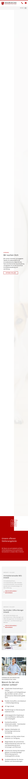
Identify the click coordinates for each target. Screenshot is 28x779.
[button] (23, 8)
